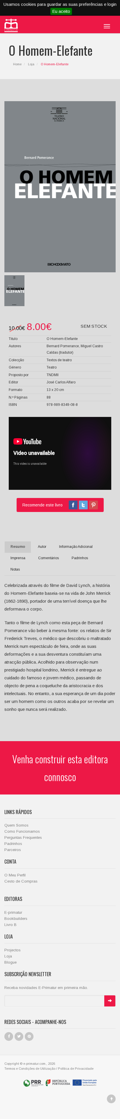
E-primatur (13, 912)
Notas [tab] (15, 569)
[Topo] (111, 1099)
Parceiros (12, 850)
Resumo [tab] (17, 547)
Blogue (10, 962)
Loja (31, 64)
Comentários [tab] (48, 558)
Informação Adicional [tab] (76, 547)
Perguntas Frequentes (23, 837)
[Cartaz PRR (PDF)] (60, 1082)
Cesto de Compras (21, 881)
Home (17, 64)
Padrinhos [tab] (80, 558)
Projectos (12, 950)
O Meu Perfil (15, 875)
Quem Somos (16, 825)
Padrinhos (13, 843)
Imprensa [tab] (17, 558)
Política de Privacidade (75, 1068)
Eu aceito (61, 11)
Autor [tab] (42, 547)
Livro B (10, 924)
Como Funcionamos (22, 831)
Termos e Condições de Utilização (29, 1068)
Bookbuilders (15, 918)
